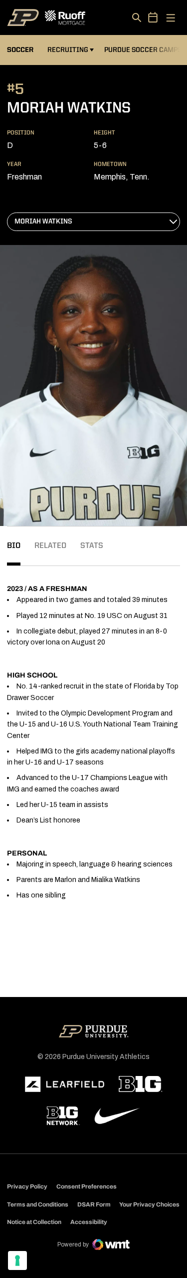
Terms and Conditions (37, 1204)
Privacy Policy (27, 1186)
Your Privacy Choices (149, 1204)
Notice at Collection (34, 1222)
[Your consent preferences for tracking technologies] (17, 1260)
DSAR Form (94, 1204)
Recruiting (67, 50)
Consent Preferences (86, 1186)
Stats (91, 546)
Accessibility (88, 1222)
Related (50, 546)
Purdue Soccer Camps (144, 50)
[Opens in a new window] (65, 1084)
